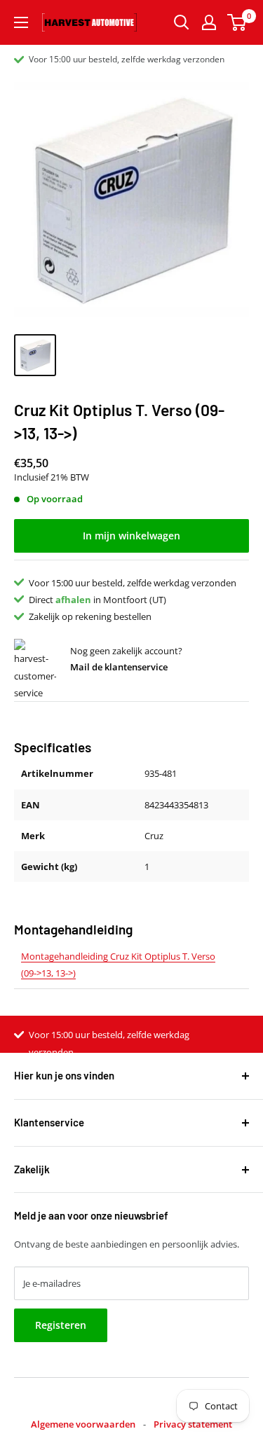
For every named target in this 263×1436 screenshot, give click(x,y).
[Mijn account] (209, 22)
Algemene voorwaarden (83, 1424)
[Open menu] (21, 22)
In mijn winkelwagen (131, 535)
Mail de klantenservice (119, 667)
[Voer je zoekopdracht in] (181, 22)
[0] (237, 22)
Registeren (60, 1325)
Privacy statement (193, 1424)
